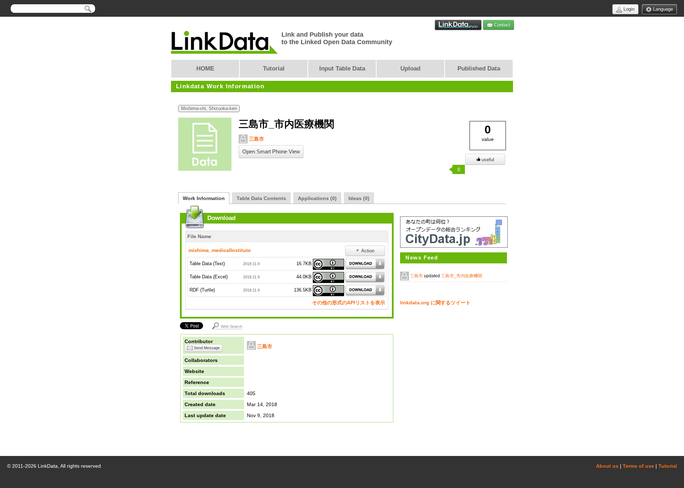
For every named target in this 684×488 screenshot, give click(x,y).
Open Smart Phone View (271, 151)
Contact (501, 24)
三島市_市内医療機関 (461, 275)
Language (662, 9)
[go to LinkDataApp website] (458, 25)
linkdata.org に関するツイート (435, 302)
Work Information (204, 198)
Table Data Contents (261, 198)
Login (628, 9)
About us (607, 466)
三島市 (256, 139)
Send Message (206, 348)
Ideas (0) (358, 198)
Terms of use (638, 466)
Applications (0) (317, 198)
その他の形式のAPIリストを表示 (348, 302)
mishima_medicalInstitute (219, 250)
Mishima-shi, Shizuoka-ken (209, 108)
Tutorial (667, 466)
